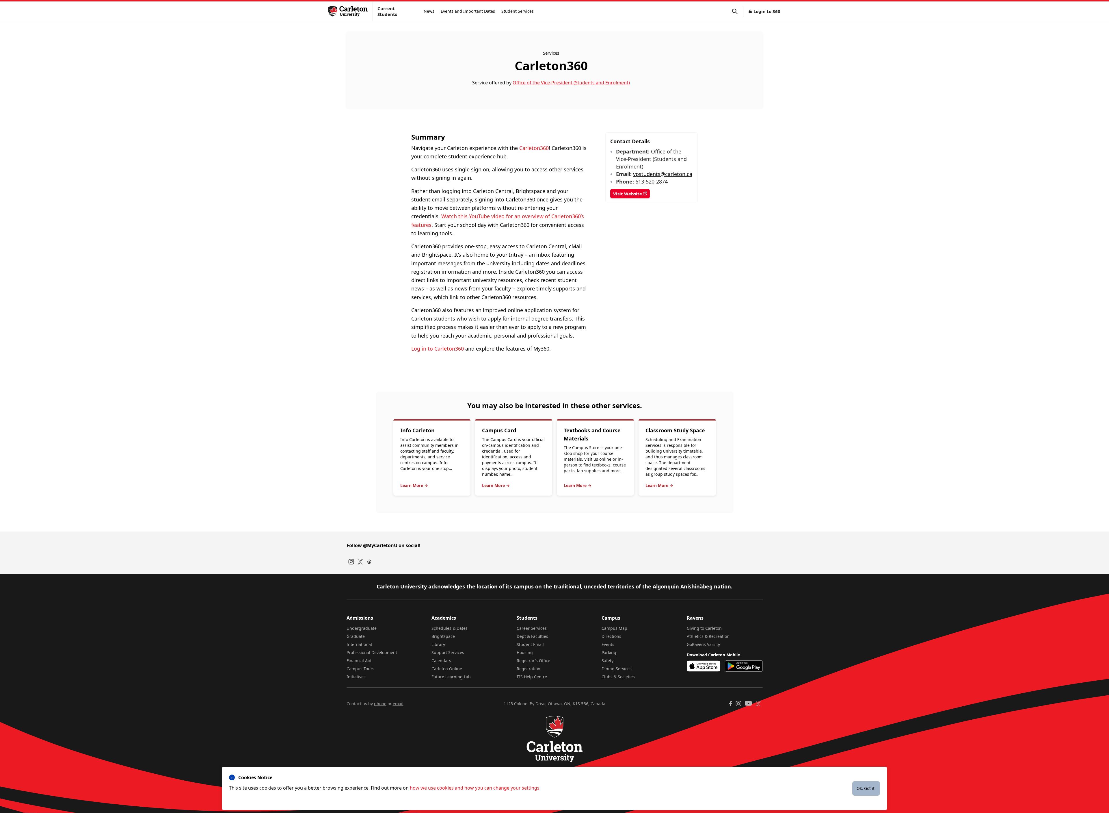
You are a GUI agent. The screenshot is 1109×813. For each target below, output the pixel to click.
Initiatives (356, 676)
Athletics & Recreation (708, 636)
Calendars (441, 660)
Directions (611, 636)
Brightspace (443, 636)
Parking (609, 652)
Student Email (530, 644)
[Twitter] (360, 561)
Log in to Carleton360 (437, 348)
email (398, 703)
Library (438, 644)
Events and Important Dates (468, 11)
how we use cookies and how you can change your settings (474, 788)
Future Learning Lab (451, 676)
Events (608, 644)
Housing (525, 652)
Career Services (532, 628)
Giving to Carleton (704, 628)
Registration (528, 668)
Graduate (356, 636)
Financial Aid (359, 660)
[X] (758, 703)
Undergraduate (362, 628)
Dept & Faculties (532, 636)
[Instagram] (351, 561)
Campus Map (614, 628)
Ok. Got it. (866, 788)
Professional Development (372, 652)
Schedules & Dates (449, 628)
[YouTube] (748, 703)
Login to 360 (766, 11)
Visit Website (628, 194)
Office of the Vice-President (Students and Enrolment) (571, 82)
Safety (607, 660)
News (429, 11)
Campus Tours (360, 668)
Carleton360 (534, 148)
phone (380, 703)
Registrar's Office (533, 660)
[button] (737, 11)
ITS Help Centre (532, 676)
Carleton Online (446, 668)
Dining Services (617, 668)
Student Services (517, 11)
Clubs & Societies (618, 676)
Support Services (447, 652)
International (359, 644)
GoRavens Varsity (703, 644)
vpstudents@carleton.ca (662, 174)
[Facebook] (730, 703)
